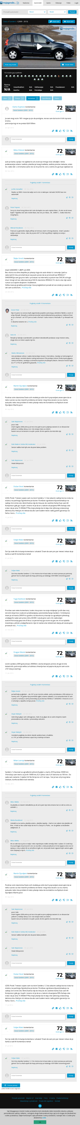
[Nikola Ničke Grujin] (59, 76)
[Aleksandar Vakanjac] (48, 76)
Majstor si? (30, 1098)
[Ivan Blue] (71, 76)
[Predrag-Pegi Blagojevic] (14, 76)
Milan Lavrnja (19, 760)
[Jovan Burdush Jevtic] (37, 76)
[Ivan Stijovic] (22, 76)
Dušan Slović (19, 486)
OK (40, 1122)
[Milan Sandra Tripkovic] (18, 76)
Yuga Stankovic (19, 599)
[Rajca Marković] (44, 76)
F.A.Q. (46, 1098)
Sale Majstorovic (17, 422)
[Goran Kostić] (26, 76)
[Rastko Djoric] (52, 76)
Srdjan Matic (18, 540)
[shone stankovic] (39, 80)
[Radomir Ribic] (35, 80)
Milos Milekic (14, 802)
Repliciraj (14, 198)
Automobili (37, 3)
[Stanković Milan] (41, 76)
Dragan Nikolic (19, 652)
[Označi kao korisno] (60, 131)
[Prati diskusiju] (71, 131)
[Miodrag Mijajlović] (43, 80)
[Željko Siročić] (7, 76)
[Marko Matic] (29, 76)
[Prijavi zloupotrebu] (67, 131)
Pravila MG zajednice (46, 1101)
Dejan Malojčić (16, 714)
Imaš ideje (38, 1098)
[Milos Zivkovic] (56, 76)
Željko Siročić (19, 258)
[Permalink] (53, 131)
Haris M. (13, 335)
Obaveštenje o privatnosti (28, 1101)
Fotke (68, 3)
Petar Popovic (15, 207)
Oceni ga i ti (60, 111)
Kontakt (57, 1101)
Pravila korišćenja (62, 1098)
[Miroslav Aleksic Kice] (67, 76)
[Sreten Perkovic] (11, 76)
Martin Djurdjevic (20, 386)
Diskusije (59, 3)
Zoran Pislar (15, 310)
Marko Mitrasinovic (17, 353)
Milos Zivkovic (19, 150)
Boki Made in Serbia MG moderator (23, 444)
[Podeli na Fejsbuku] (56, 131)
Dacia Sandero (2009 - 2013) (23, 110)
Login (76, 3)
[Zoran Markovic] (63, 76)
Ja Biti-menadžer (17, 189)
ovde (44, 1118)
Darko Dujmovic (18, 107)
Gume (48, 3)
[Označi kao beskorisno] (64, 131)
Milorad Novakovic (16, 228)
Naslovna (26, 3)
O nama (52, 1098)
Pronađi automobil (18, 1098)
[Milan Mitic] (33, 76)
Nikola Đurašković (16, 820)
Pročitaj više (26, 287)
